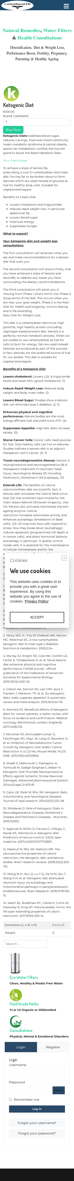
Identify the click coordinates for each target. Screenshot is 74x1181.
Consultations (21, 1030)
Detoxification (20, 47)
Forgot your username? (37, 1123)
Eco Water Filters (24, 977)
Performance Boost (21, 53)
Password (17, 1082)
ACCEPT (37, 617)
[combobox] (25, 944)
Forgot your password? (37, 1133)
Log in (37, 1109)
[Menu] (66, 6)
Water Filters (57, 30)
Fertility (43, 53)
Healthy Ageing (47, 58)
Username (17, 1065)
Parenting (23, 58)
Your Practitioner (15, 160)
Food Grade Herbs (24, 1003)
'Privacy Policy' (36, 601)
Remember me (26, 1100)
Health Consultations (39, 37)
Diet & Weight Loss (49, 47)
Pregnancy (58, 53)
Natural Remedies (22, 30)
